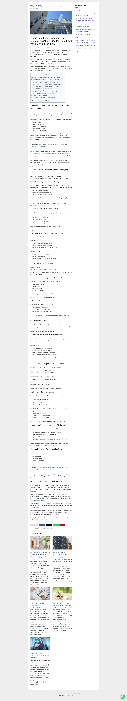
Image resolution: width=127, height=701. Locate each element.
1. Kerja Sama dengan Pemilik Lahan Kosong (45, 81)
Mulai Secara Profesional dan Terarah (41, 100)
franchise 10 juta (78, 10)
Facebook (42, 525)
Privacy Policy (54, 693)
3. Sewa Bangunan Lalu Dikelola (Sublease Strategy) (48, 84)
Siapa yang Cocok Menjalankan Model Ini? (43, 97)
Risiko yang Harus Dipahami (39, 95)
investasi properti (39, 5)
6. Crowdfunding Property (41, 90)
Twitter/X (50, 525)
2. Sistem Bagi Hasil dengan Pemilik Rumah (45, 83)
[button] (123, 697)
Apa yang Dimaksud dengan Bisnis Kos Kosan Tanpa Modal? (47, 77)
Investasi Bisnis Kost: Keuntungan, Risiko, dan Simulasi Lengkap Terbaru (60, 555)
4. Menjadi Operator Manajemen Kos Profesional (47, 86)
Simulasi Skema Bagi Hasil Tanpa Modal (42, 93)
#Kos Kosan (50, 528)
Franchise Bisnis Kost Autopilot (73, 693)
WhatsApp (56, 525)
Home (31, 5)
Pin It (63, 525)
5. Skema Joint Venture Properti (42, 88)
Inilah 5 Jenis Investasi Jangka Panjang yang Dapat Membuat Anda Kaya (39, 655)
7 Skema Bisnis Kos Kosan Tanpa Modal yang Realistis (46, 79)
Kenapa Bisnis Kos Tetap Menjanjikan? (42, 99)
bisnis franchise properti (61, 518)
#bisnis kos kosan (40, 528)
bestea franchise (79, 7)
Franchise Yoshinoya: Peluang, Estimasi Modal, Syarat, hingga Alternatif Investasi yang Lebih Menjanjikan (84, 20)
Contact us (61, 693)
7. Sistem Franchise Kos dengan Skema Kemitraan (47, 92)
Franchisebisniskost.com (40, 500)
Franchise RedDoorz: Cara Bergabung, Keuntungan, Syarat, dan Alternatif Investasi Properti (85, 36)
